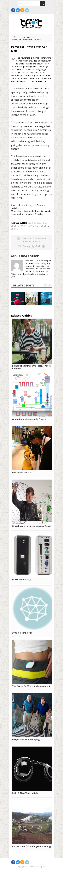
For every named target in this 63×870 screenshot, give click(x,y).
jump (23, 225)
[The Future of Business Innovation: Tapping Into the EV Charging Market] (31, 298)
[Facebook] (13, 10)
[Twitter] (18, 10)
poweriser (33, 225)
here (22, 208)
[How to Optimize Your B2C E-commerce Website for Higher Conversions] (17, 298)
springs (15, 228)
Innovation (26, 37)
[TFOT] (31, 23)
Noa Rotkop (30, 256)
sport (44, 225)
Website (38, 214)
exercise (31, 222)
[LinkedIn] (27, 10)
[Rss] (22, 10)
